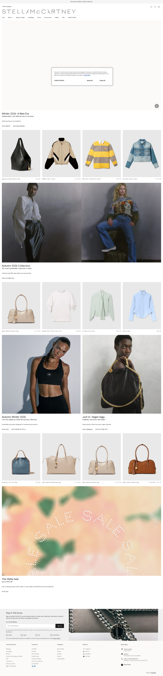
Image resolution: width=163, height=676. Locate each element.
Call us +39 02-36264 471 (131, 659)
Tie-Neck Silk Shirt (54, 331)
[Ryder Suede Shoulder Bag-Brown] (108, 457)
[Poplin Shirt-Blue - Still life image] (108, 305)
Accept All (90, 80)
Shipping (8, 649)
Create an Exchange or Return (14, 656)
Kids (39, 635)
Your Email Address (11, 622)
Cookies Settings (36, 658)
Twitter (87, 651)
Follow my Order (10, 663)
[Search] (151, 7)
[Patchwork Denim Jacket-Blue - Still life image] (108, 153)
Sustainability (56, 635)
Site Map (34, 649)
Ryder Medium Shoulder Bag (56, 482)
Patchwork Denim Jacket (96, 178)
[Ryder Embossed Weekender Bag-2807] (27, 457)
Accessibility (35, 663)
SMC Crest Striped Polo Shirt (57, 178)
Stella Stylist (127, 664)
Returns (8, 654)
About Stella (60, 649)
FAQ (7, 658)
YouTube (87, 656)
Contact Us (9, 661)
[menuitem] (10, 17)
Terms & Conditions (37, 661)
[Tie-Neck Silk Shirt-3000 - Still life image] (67, 305)
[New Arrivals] (121, 374)
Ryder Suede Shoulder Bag (96, 482)
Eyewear (59, 654)
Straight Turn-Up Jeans (136, 331)
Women (10, 635)
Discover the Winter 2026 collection (81, 1)
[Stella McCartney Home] (38, 12)
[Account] (155, 7)
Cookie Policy (35, 656)
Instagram (88, 654)
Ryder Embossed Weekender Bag (17, 482)
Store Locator (128, 649)
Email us (126, 654)
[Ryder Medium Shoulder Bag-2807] (67, 457)
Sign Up (59, 626)
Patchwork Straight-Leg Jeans (138, 178)
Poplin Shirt (92, 331)
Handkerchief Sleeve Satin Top (17, 331)
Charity (59, 656)
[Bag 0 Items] (159, 7)
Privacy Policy (56, 638)
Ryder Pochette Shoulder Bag (138, 482)
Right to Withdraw (11, 666)
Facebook (88, 649)
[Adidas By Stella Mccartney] (41, 374)
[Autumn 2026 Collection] (42, 222)
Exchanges (9, 651)
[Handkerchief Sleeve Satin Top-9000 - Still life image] (27, 305)
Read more (9, 631)
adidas (24, 635)
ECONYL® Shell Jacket (14, 178)
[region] (82, 77)
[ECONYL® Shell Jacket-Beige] (27, 153)
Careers (34, 651)
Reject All (102, 80)
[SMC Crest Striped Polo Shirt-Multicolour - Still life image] (67, 153)
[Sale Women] (81, 531)
